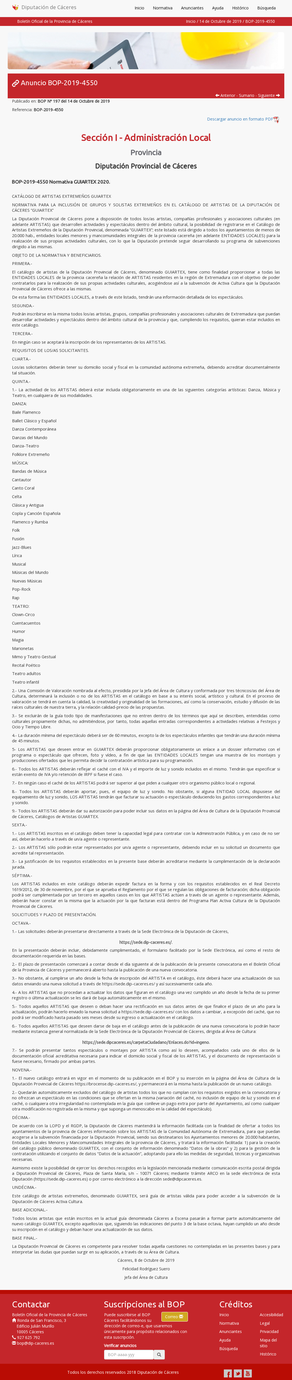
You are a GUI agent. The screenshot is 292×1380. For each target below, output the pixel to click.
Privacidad (269, 1331)
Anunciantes (192, 8)
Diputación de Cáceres (48, 7)
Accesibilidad (271, 1314)
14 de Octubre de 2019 (220, 21)
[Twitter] (238, 1373)
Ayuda (218, 8)
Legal (265, 1323)
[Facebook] (228, 1373)
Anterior (227, 95)
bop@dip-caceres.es (35, 1343)
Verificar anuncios (120, 1345)
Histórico (240, 8)
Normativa (163, 8)
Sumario (246, 95)
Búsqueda (266, 8)
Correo (172, 1316)
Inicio (139, 8)
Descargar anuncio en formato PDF (240, 119)
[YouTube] (248, 1373)
